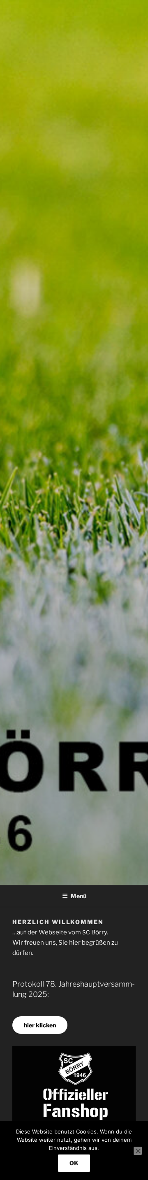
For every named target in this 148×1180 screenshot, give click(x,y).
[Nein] (138, 1151)
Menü (78, 895)
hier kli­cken (40, 1025)
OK (74, 1162)
